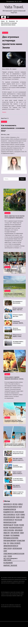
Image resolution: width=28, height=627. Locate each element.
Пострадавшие (14, 535)
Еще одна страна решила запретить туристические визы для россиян (18, 459)
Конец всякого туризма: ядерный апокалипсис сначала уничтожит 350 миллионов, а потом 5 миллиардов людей (14, 378)
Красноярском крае (9, 517)
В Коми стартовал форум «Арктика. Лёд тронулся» (18, 309)
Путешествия (21, 540)
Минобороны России (9, 522)
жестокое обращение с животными (10, 559)
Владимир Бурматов (9, 509)
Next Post (4, 118)
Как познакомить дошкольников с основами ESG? (13, 128)
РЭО (8, 543)
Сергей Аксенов (17, 548)
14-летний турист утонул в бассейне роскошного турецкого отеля (18, 479)
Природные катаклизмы (10, 538)
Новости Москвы (8, 530)
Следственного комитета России (13, 553)
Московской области (15, 527)
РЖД (4, 543)
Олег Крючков (14, 532)
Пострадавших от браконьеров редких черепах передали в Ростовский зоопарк (17, 302)
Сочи (5, 556)
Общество (6, 532)
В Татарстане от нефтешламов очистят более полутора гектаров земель (14, 294)
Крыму (22, 517)
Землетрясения (19, 512)
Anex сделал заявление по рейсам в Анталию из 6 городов (18, 486)
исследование (8, 562)
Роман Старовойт (15, 543)
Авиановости (7, 504)
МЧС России (18, 519)
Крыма (18, 517)
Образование (19, 530)
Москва (16, 525)
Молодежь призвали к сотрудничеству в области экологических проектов (12, 270)
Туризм (9, 556)
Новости (7, 374)
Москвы (5, 527)
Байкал (20, 504)
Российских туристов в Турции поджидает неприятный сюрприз (14, 421)
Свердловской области (10, 545)
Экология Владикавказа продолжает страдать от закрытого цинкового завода (18, 329)
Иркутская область (9, 514)
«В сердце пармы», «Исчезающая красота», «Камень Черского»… (18, 342)
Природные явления (9, 540)
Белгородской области (10, 506)
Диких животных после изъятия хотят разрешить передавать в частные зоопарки (14, 217)
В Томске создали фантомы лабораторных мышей (18, 315)
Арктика (15, 504)
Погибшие (6, 535)
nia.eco (4, 112)
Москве (21, 525)
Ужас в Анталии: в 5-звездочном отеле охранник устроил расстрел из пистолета (18, 452)
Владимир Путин (8, 512)
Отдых (22, 532)
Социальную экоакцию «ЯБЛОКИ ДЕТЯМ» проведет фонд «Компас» (18, 322)
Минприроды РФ (8, 525)
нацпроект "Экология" (10, 565)
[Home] (3, 17)
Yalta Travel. (14, 7)
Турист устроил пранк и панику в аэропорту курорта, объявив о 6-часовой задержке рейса (18, 472)
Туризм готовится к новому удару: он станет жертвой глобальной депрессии (18, 492)
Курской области (8, 519)
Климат (22, 514)
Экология (5, 32)
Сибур (5, 551)
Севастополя (7, 548)
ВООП (20, 506)
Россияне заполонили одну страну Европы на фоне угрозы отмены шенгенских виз (18, 466)
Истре (18, 514)
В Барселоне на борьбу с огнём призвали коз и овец (18, 335)
